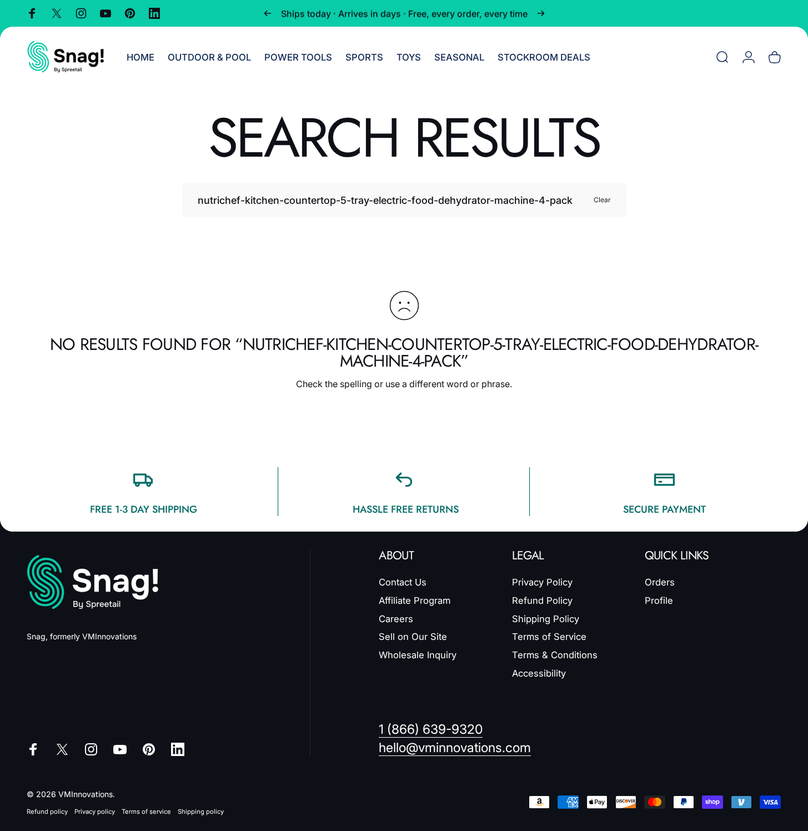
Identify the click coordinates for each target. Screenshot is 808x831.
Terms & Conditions (555, 654)
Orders (660, 582)
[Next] (541, 13)
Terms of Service (549, 636)
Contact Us (402, 582)
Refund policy (47, 811)
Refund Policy (542, 600)
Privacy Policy (542, 582)
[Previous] (267, 13)
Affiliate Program (414, 600)
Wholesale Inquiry (417, 654)
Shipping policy (201, 811)
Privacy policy (94, 811)
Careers (396, 618)
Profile (659, 600)
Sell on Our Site (413, 636)
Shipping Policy (545, 618)
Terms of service (146, 811)
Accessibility (539, 673)
